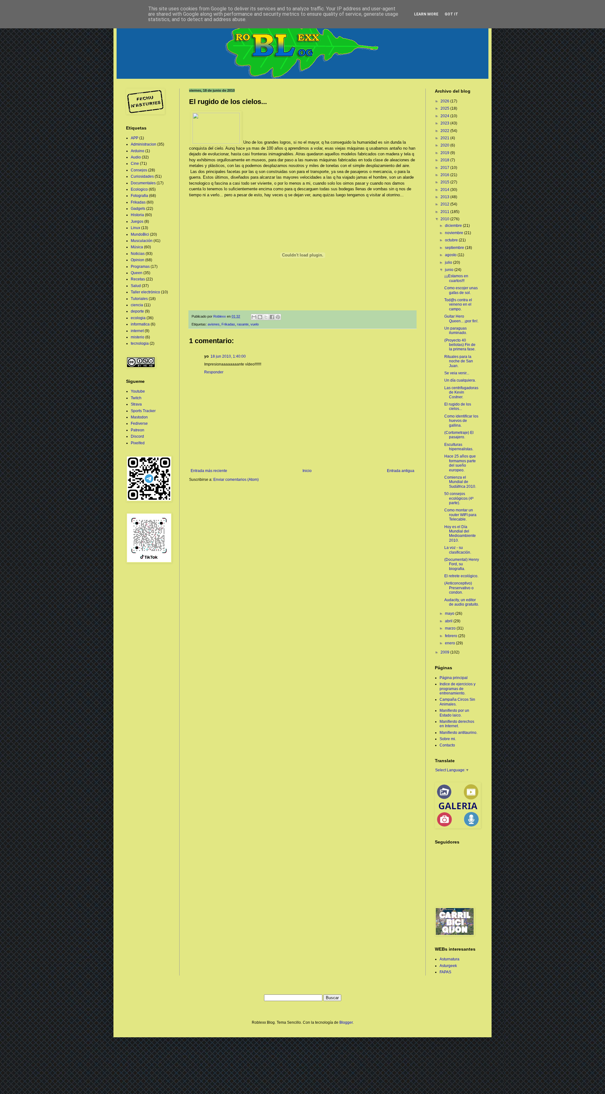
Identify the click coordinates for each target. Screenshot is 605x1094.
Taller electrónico (145, 292)
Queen (136, 273)
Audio (136, 157)
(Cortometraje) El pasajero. (459, 434)
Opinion (137, 260)
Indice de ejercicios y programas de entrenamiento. (457, 688)
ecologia (138, 318)
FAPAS (445, 972)
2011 (445, 212)
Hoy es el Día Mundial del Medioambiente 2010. (460, 534)
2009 (445, 652)
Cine (135, 163)
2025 (445, 108)
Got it (451, 14)
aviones (214, 324)
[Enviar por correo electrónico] (254, 317)
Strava (136, 404)
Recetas (138, 279)
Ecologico (139, 189)
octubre (452, 240)
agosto (451, 255)
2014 (445, 189)
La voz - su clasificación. (457, 549)
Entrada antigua (400, 471)
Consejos (139, 170)
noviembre (454, 233)
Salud (136, 286)
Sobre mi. (448, 739)
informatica (140, 324)
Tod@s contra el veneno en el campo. (458, 304)
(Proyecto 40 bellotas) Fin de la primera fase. (459, 345)
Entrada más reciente (209, 471)
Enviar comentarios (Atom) (236, 479)
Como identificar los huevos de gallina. (461, 421)
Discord (137, 436)
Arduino (137, 151)
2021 (445, 138)
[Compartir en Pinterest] (278, 317)
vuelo (255, 324)
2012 (445, 204)
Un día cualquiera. (460, 380)
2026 (445, 101)
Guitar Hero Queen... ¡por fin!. (461, 318)
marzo (451, 628)
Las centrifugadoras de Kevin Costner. (461, 392)
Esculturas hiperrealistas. (458, 446)
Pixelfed (138, 443)
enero (450, 643)
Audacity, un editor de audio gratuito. (461, 602)
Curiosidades (142, 176)
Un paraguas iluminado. (455, 330)
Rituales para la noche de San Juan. (458, 361)
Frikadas (228, 324)
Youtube (138, 391)
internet (137, 331)
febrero (451, 636)
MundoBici (140, 234)
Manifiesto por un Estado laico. (454, 712)
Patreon (137, 430)
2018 (445, 160)
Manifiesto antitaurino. (458, 732)
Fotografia (139, 195)
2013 (445, 197)
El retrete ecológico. (461, 576)
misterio (137, 337)
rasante (243, 324)
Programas (140, 266)
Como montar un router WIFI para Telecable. (460, 514)
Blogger (346, 1022)
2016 (445, 175)
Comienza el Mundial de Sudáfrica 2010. (460, 482)
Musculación (142, 241)
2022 (445, 131)
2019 (445, 153)
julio (449, 262)
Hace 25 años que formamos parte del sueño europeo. (460, 463)
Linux (135, 228)
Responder (213, 372)
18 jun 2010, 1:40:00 (228, 356)
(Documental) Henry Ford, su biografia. (461, 564)
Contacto (447, 745)
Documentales (143, 183)
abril (449, 621)
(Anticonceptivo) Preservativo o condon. (459, 588)
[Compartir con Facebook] (272, 317)
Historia (137, 215)
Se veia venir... (456, 373)
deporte (137, 311)
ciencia (137, 305)
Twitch (136, 398)
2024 (445, 116)
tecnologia (140, 343)
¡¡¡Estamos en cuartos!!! (456, 278)
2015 (445, 182)
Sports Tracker (143, 411)
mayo (450, 613)
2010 (445, 219)
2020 (445, 145)
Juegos (137, 221)
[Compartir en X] (266, 317)
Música (137, 247)
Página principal (454, 678)
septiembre (455, 247)
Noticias (138, 253)
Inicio (307, 471)
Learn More (426, 14)
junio (449, 270)
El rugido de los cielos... (457, 406)
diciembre (454, 225)
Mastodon (139, 417)
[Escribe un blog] (260, 317)
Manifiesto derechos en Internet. (457, 723)
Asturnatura (449, 959)
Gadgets (138, 208)
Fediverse (139, 423)
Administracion (143, 144)
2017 (445, 167)
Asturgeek (448, 966)
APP (134, 138)
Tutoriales (139, 299)
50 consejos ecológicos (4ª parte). (458, 498)
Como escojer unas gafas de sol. (461, 290)
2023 (445, 123)
